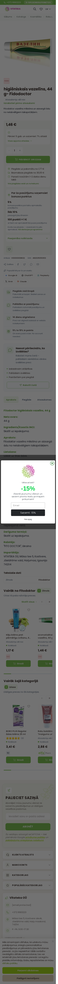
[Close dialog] (52, 463)
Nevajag (28, 519)
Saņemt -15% (28, 512)
